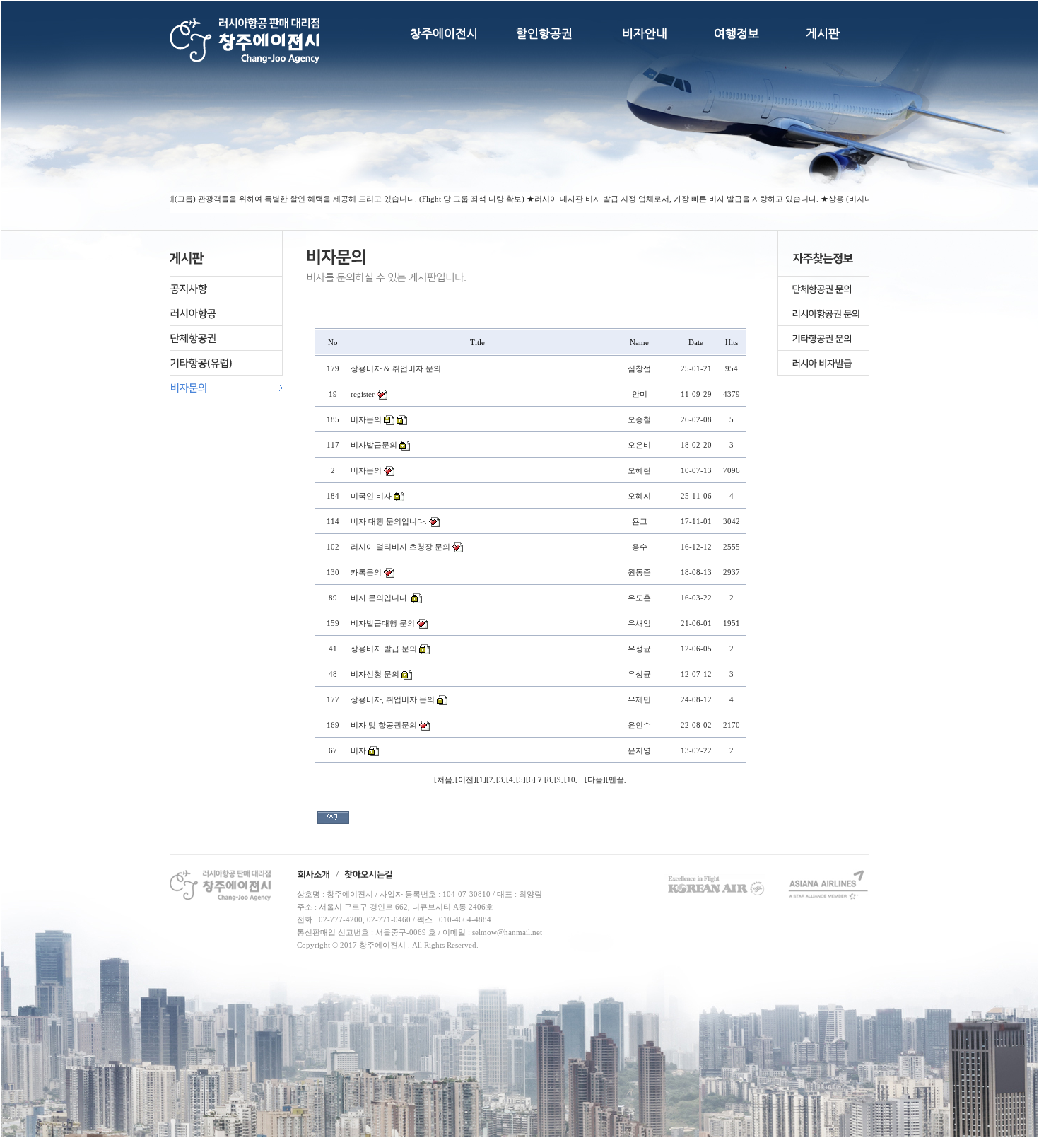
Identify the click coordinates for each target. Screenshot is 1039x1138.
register (363, 394)
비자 (358, 750)
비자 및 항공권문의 (384, 725)
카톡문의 (366, 572)
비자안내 (644, 33)
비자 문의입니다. (380, 597)
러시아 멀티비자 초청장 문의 (400, 546)
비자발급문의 (374, 445)
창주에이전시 (444, 33)
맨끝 (616, 779)
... (581, 779)
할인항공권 (544, 33)
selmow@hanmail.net (507, 932)
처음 (444, 779)
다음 (595, 779)
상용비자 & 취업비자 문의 (396, 368)
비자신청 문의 (375, 674)
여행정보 (736, 33)
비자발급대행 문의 (383, 623)
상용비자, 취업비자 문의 (393, 699)
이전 (466, 779)
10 (571, 779)
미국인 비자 (371, 496)
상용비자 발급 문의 (384, 648)
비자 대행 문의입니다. (389, 521)
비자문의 (366, 419)
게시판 (823, 33)
